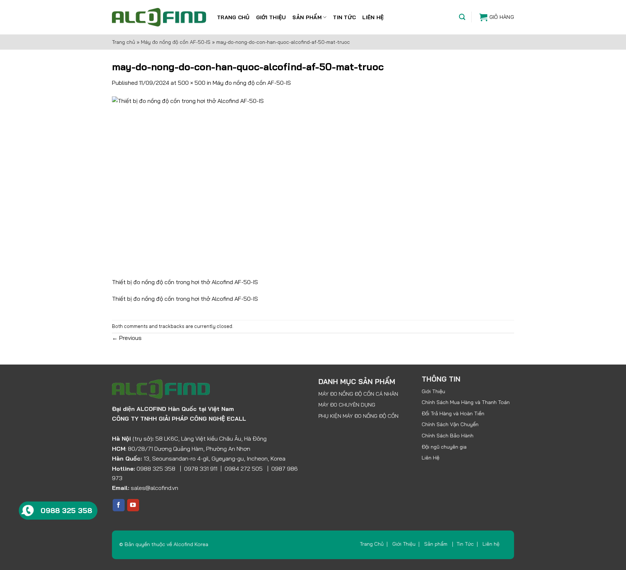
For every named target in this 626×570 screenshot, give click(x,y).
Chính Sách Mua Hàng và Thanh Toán (466, 402)
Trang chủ (123, 42)
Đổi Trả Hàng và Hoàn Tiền (453, 413)
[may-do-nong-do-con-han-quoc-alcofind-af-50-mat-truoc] (202, 186)
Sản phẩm (306, 17)
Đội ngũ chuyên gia (444, 447)
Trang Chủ (233, 17)
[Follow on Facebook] (119, 505)
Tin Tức (344, 17)
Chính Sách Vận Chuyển (450, 424)
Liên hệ (373, 17)
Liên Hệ (430, 457)
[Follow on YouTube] (133, 505)
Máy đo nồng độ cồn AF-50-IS (175, 42)
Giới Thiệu (271, 17)
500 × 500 (191, 82)
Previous (127, 337)
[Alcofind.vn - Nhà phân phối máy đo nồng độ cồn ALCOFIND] (159, 17)
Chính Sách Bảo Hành (447, 435)
